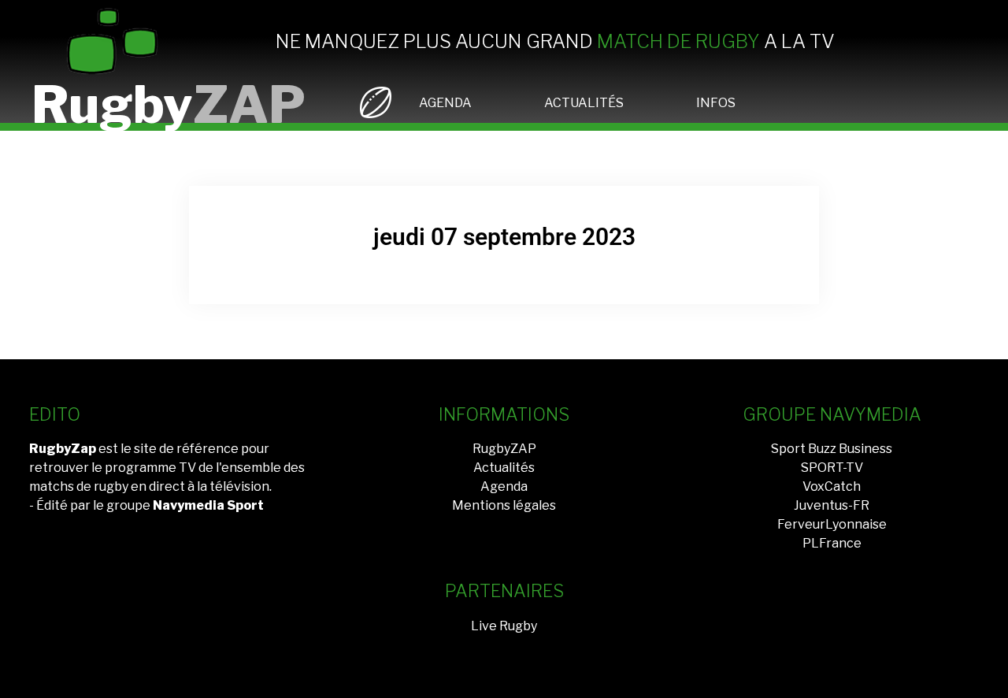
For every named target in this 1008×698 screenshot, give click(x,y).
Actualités (504, 467)
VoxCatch (831, 486)
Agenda (504, 486)
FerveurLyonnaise (832, 524)
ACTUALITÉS (584, 102)
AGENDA (445, 102)
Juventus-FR (831, 505)
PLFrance (832, 543)
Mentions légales (504, 505)
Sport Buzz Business (831, 448)
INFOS (716, 102)
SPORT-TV (832, 467)
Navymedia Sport (208, 505)
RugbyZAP (504, 448)
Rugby (169, 104)
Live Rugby (504, 625)
